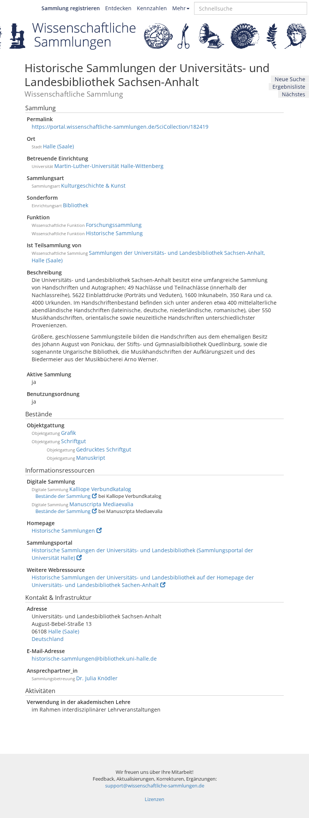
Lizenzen (154, 799)
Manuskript (90, 457)
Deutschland (48, 638)
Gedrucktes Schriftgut (103, 449)
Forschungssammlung (114, 224)
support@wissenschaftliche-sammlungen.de (154, 786)
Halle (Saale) (58, 146)
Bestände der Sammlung (62, 496)
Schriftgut (73, 441)
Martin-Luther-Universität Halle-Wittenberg (109, 165)
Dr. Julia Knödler (97, 678)
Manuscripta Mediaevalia (101, 504)
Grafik (68, 432)
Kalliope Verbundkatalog (100, 489)
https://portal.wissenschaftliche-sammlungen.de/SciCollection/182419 (120, 126)
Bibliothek (75, 205)
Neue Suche (290, 79)
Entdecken (118, 8)
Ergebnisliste (288, 86)
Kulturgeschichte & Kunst (93, 185)
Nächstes (293, 94)
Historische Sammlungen (63, 530)
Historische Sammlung (114, 233)
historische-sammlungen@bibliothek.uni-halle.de (94, 658)
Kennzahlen (152, 8)
